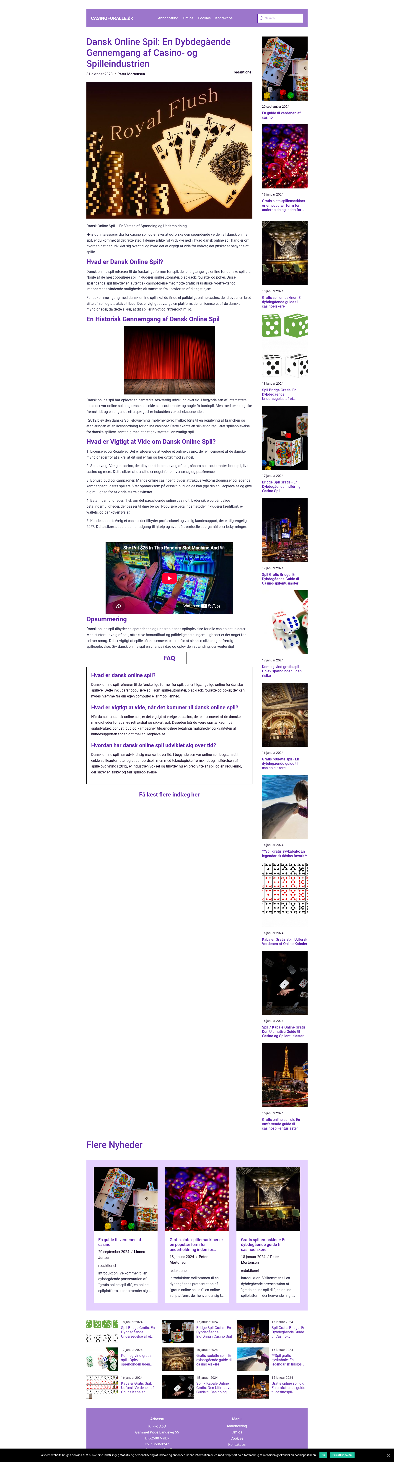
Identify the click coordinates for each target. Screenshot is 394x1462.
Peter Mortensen (131, 74)
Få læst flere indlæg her (169, 794)
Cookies (204, 18)
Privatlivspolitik (342, 1455)
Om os (188, 18)
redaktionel (243, 72)
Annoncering (168, 18)
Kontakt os (224, 18)
